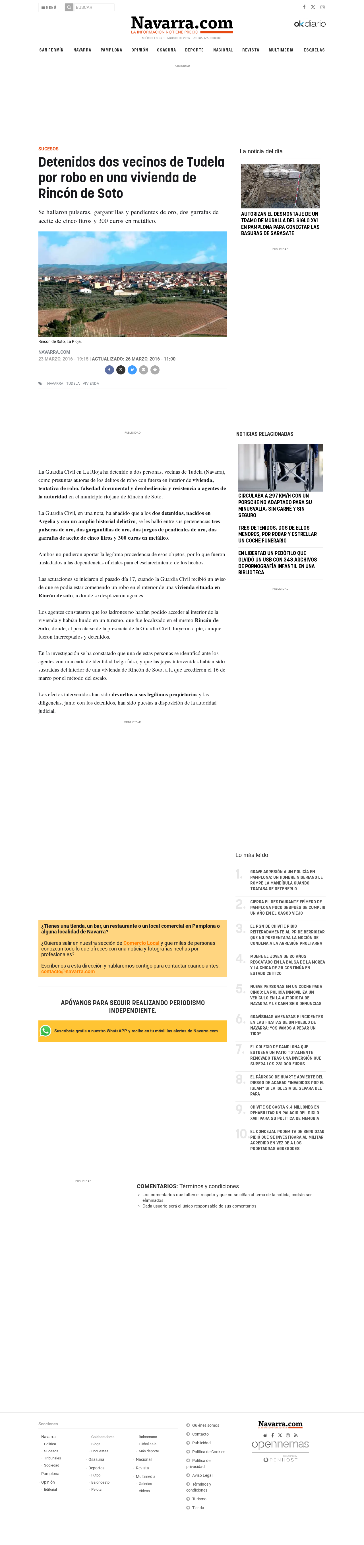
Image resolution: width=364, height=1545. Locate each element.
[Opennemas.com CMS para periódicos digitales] (280, 1450)
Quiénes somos (205, 1425)
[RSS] (296, 1435)
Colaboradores (103, 1437)
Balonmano (148, 1437)
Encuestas (99, 1451)
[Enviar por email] (143, 369)
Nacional (223, 49)
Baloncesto (100, 1482)
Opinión (139, 49)
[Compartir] (109, 369)
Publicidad (201, 1443)
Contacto (200, 1434)
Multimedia (281, 49)
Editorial (50, 1489)
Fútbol (96, 1475)
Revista (250, 49)
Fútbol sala (147, 1444)
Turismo (199, 1499)
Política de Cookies (208, 1451)
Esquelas (314, 49)
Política (50, 1444)
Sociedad (51, 1465)
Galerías (145, 1484)
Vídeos (144, 1491)
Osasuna (166, 49)
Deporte (194, 49)
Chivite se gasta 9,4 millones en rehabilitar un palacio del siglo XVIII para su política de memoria (284, 1113)
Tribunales (52, 1458)
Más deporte (149, 1451)
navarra (55, 383)
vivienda (91, 383)
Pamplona (111, 49)
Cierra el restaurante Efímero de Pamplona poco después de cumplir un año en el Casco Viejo (287, 908)
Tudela (73, 383)
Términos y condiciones (209, 1186)
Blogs (95, 1444)
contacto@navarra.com (68, 971)
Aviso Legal (202, 1475)
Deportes (96, 1468)
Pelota (96, 1489)
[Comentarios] (154, 369)
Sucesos (51, 1451)
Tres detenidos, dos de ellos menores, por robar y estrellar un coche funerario (277, 535)
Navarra (82, 49)
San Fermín (51, 49)
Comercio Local (141, 943)
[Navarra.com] (182, 23)
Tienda (198, 1507)
